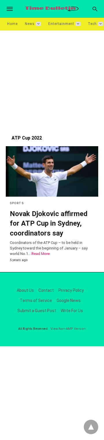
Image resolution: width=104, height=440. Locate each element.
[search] (95, 9)
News (30, 24)
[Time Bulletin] (51, 9)
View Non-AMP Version (68, 329)
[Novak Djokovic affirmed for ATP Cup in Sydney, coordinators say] (52, 171)
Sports (17, 203)
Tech (92, 24)
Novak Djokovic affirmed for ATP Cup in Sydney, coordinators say (49, 223)
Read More (40, 253)
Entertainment (61, 24)
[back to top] (91, 427)
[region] (52, 79)
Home (12, 24)
